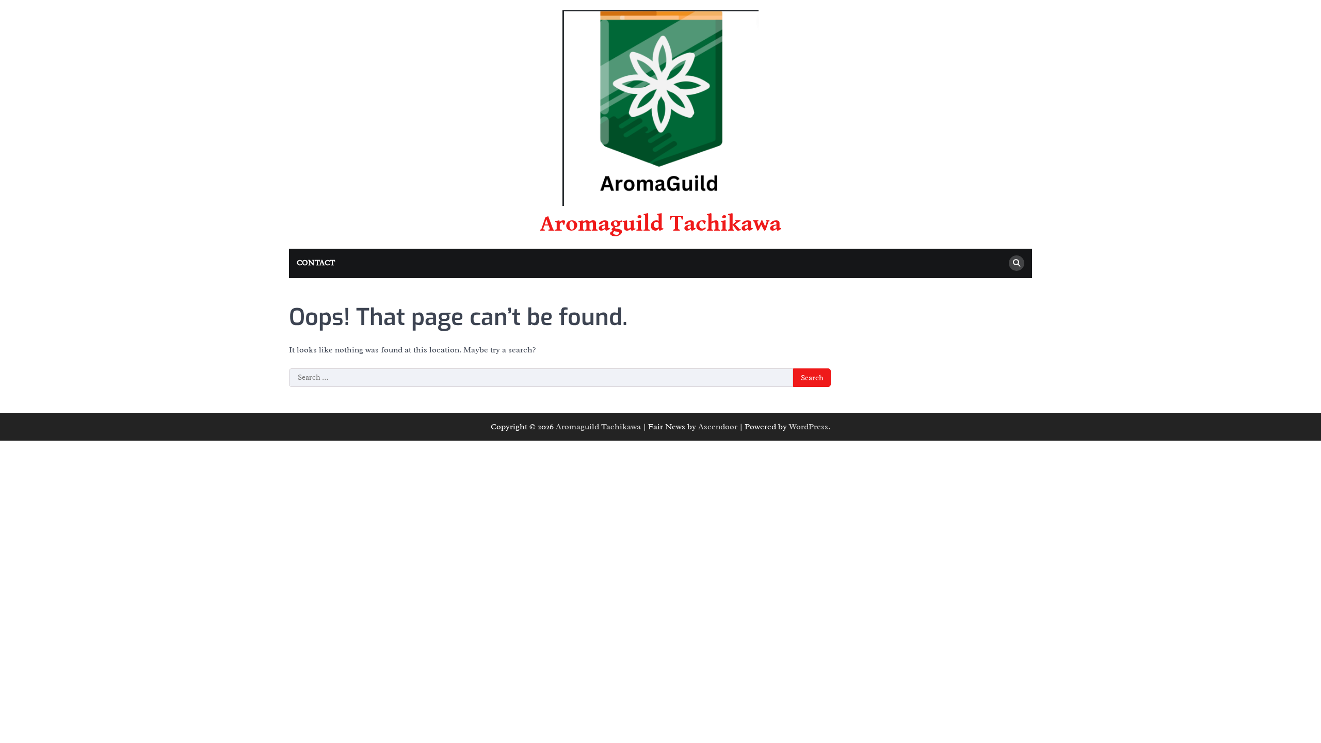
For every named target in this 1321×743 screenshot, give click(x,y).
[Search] (1016, 263)
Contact (316, 263)
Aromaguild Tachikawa (660, 224)
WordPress (808, 427)
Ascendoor (717, 427)
